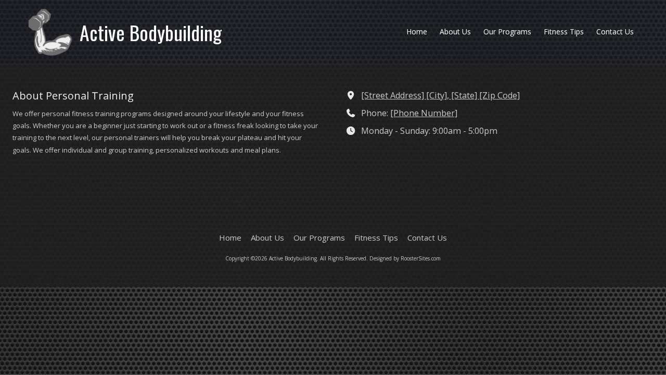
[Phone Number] (423, 113)
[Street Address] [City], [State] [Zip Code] (440, 95)
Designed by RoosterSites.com (405, 258)
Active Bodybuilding (151, 32)
